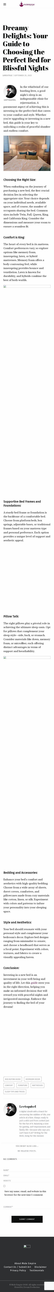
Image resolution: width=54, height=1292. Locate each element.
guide (34, 982)
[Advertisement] (27, 576)
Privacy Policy (18, 1270)
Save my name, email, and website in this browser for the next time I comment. (25, 1193)
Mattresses (37, 1085)
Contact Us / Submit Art (17, 1267)
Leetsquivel (10, 100)
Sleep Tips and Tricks (15, 1092)
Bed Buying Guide (12, 1079)
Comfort (9, 1085)
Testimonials (36, 1270)
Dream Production (32, 1287)
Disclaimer (40, 1267)
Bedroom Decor (33, 1079)
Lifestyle (7, 75)
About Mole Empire (25, 1263)
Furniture (22, 1085)
